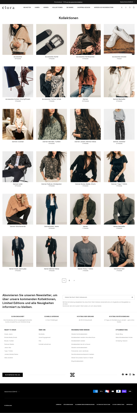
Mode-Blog (119, 334)
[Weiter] (74, 280)
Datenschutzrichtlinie (103, 404)
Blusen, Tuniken (9, 341)
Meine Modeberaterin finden (124, 337)
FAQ (40, 341)
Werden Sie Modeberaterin (79, 334)
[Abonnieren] (132, 297)
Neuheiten (27, 7)
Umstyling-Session (121, 341)
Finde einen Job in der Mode (79, 351)
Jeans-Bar (7, 347)
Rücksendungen (68, 404)
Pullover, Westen (9, 344)
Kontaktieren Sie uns (12, 375)
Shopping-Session (83, 7)
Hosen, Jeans (8, 334)
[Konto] (121, 7)
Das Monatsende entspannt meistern (82, 354)
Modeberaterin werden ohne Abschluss (83, 337)
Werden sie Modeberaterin (103, 7)
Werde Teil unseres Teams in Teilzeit (82, 358)
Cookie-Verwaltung (118, 404)
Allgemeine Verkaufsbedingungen (84, 404)
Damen (37, 7)
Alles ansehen (8, 358)
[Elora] (8, 7)
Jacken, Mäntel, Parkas (11, 354)
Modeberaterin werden (78, 341)
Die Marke (69, 7)
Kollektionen (57, 7)
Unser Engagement (44, 337)
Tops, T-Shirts (8, 351)
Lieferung (58, 404)
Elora (10, 405)
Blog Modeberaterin (77, 361)
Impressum (129, 404)
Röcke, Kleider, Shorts (10, 337)
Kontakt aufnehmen (45, 344)
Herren (45, 7)
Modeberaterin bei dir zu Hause (80, 344)
